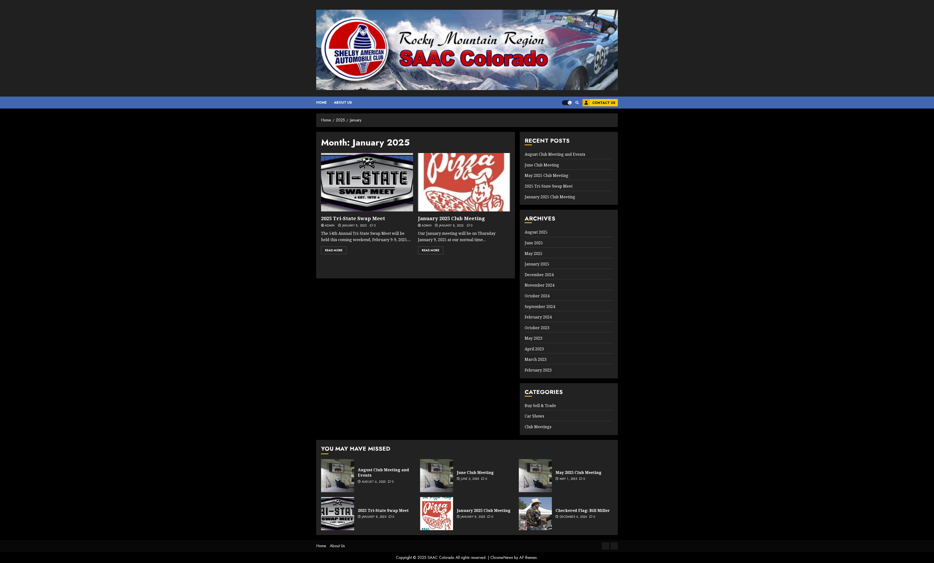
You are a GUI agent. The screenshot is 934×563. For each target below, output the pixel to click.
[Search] (577, 102)
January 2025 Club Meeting (451, 218)
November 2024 (539, 285)
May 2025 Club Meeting (546, 175)
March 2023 (536, 359)
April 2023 (534, 349)
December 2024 (539, 274)
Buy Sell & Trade (540, 405)
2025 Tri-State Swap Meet (353, 218)
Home (321, 102)
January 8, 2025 (354, 226)
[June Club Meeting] (436, 475)
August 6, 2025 (374, 482)
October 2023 (537, 327)
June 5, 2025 (470, 479)
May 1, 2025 (568, 479)
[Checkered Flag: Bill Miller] (535, 513)
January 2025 (537, 264)
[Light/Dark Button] (567, 102)
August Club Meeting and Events (555, 154)
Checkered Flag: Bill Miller (583, 510)
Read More (333, 250)
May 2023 (533, 338)
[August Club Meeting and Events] (337, 475)
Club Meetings (538, 426)
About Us (343, 102)
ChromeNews (501, 557)
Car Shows (534, 416)
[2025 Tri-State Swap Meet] (367, 182)
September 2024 (540, 306)
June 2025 (534, 242)
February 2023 (538, 370)
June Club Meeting (542, 165)
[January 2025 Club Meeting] (464, 182)
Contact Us (603, 102)
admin (330, 226)
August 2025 (536, 232)
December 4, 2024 (573, 517)
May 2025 (533, 253)
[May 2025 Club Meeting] (535, 475)
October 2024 (537, 296)
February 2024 (538, 317)
